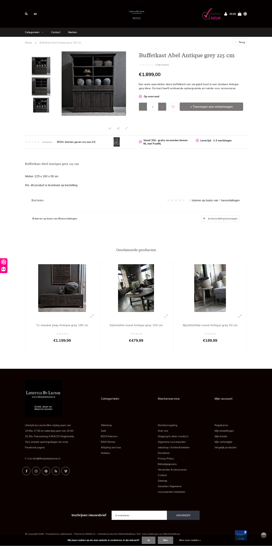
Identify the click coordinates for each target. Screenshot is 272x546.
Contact (55, 32)
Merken (72, 32)
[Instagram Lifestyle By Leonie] (36, 471)
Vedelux (105, 452)
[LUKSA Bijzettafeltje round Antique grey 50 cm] (210, 287)
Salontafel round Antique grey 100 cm (136, 325)
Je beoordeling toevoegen (223, 218)
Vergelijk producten (226, 447)
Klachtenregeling (167, 425)
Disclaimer (164, 452)
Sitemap (162, 480)
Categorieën (32, 32)
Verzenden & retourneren (172, 469)
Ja (148, 540)
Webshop (106, 425)
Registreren (221, 425)
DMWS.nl (90, 533)
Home (28, 42)
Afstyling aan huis (111, 447)
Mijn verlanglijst (223, 441)
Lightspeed (65, 533)
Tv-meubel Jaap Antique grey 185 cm (62, 325)
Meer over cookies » (190, 540)
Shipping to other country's (173, 436)
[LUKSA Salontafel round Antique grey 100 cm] (136, 287)
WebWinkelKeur (171, 533)
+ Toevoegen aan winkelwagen (211, 106)
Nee (165, 540)
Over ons (163, 430)
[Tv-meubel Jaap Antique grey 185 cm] (62, 287)
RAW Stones (108, 441)
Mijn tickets (221, 436)
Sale (103, 430)
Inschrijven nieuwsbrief (89, 515)
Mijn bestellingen (224, 430)
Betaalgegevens (167, 464)
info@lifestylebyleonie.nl (46, 458)
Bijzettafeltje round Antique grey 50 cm (210, 325)
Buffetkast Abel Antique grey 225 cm (60, 42)
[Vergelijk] (35, 14)
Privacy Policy (166, 458)
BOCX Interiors (109, 436)
